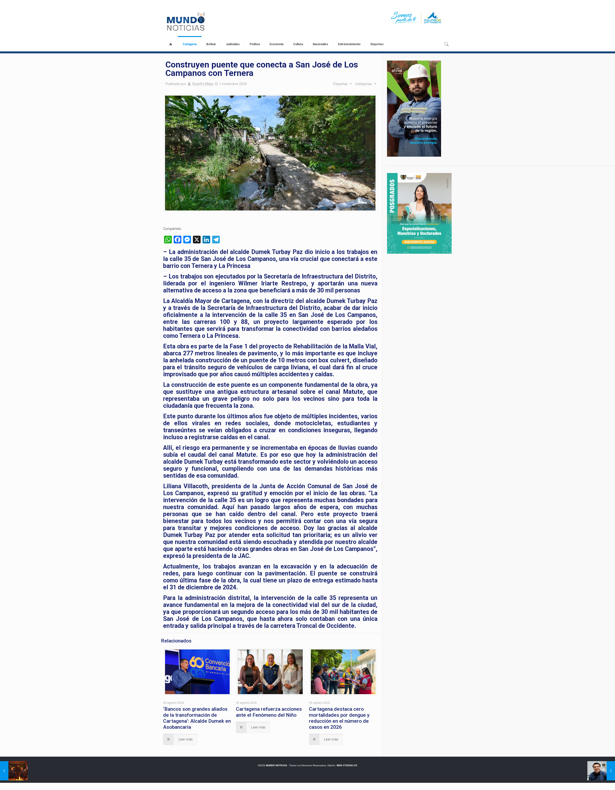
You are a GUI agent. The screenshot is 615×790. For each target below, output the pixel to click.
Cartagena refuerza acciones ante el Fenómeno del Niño (269, 712)
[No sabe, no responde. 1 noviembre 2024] (601, 770)
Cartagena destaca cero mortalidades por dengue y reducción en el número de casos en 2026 (339, 718)
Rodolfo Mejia (202, 84)
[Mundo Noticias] (185, 21)
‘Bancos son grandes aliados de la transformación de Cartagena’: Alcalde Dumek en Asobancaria (197, 718)
